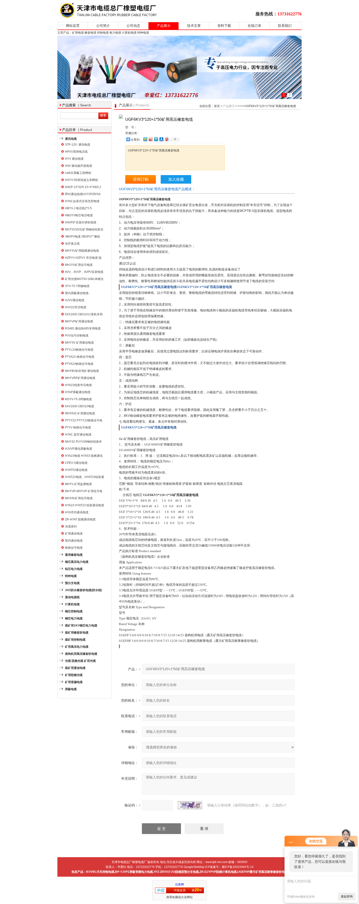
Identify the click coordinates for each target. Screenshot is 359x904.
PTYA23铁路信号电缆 (79, 364)
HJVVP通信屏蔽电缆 (78, 448)
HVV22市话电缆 (75, 307)
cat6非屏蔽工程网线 (78, 173)
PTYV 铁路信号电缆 (78, 427)
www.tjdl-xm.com (216, 862)
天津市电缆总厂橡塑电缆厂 (114, 10)
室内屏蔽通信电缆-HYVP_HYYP (77, 293)
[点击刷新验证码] (190, 805)
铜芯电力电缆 (74, 618)
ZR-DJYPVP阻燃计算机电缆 (218, 872)
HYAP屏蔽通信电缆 (77, 392)
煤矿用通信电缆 (75, 668)
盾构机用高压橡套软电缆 (81, 654)
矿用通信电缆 (74, 533)
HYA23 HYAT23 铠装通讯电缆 (84, 505)
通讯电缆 (71, 138)
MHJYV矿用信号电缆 (79, 265)
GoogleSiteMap (194, 867)
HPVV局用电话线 (76, 151)
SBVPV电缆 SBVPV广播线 (82, 236)
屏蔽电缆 (71, 689)
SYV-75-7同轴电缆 (77, 286)
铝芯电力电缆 (74, 569)
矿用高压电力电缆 (76, 646)
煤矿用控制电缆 (75, 639)
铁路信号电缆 (74, 547)
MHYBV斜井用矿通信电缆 (82, 371)
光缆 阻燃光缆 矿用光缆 (80, 661)
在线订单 (254, 26)
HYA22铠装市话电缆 (78, 385)
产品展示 (163, 26)
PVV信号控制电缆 (76, 335)
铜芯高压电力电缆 (76, 562)
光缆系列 (71, 526)
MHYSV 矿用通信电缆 (79, 342)
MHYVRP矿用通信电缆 (80, 378)
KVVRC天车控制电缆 (100, 872)
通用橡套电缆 (74, 554)
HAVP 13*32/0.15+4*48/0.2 (83, 187)
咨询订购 (140, 179)
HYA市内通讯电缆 (76, 512)
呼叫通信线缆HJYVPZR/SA (83, 194)
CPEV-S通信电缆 (76, 463)
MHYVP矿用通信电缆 (79, 321)
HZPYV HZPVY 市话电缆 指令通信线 (83, 258)
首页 (217, 106)
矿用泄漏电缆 (74, 682)
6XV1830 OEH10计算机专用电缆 (84, 315)
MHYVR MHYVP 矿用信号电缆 (83, 491)
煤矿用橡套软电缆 (76, 632)
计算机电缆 (72, 604)
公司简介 (103, 26)
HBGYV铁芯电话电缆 (79, 215)
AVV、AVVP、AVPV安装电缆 (84, 272)
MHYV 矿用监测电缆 (78, 484)
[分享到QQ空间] (145, 139)
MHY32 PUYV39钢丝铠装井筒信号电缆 (83, 442)
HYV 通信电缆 (74, 158)
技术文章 (194, 26)
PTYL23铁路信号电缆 (79, 349)
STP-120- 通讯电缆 (77, 144)
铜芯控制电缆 (74, 611)
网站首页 (73, 26)
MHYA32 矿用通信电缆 (80, 413)
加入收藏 (176, 179)
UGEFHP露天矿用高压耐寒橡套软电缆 (262, 872)
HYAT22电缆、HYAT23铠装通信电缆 (84, 477)
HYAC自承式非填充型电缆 (82, 201)
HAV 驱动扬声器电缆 (78, 166)
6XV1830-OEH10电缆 (79, 406)
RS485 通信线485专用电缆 (83, 328)
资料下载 (224, 26)
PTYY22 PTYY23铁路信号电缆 (83, 421)
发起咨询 (347, 896)
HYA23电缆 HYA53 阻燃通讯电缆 (84, 456)
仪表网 (179, 884)
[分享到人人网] (161, 139)
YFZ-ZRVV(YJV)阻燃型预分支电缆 (176, 872)
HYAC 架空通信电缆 (78, 434)
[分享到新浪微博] (150, 139)
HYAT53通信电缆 (76, 470)
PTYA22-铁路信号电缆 (79, 356)
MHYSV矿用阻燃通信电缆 (82, 250)
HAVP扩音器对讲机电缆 (80, 222)
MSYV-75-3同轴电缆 (78, 399)
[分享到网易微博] (166, 139)
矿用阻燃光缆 (74, 675)
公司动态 (133, 26)
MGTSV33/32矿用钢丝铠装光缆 (84, 230)
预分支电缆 (72, 583)
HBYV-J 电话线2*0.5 (78, 208)
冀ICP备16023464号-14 (237, 867)
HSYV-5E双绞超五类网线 (81, 180)
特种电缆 (71, 576)
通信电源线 (72, 597)
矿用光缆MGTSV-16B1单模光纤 (84, 279)
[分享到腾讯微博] (155, 139)
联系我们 (285, 26)
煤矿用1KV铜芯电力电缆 (81, 625)
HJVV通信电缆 (74, 300)
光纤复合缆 (72, 243)
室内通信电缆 (74, 540)
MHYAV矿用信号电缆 (79, 498)
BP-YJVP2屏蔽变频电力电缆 (134, 872)
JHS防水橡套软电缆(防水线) (83, 590)
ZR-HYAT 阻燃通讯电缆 (80, 519)
